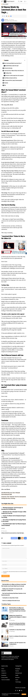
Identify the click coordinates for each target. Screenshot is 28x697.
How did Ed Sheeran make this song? (12, 65)
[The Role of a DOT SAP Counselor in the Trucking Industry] (4, 644)
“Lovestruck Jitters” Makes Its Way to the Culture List (14, 70)
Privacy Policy (16, 693)
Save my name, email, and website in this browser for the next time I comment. (15, 572)
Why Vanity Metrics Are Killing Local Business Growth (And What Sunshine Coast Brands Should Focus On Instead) (17, 609)
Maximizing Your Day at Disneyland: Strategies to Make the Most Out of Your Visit (13, 512)
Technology (12, 620)
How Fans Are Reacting (8, 68)
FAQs (5, 85)
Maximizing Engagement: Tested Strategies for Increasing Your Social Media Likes (12, 508)
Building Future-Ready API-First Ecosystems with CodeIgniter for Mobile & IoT (17, 617)
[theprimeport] (9, 1)
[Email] (9, 16)
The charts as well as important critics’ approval (15, 75)
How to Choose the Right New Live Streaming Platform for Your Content (13, 520)
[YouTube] (19, 691)
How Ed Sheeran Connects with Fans (10, 78)
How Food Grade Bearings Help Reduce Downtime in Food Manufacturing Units (17, 623)
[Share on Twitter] (7, 16)
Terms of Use (5, 694)
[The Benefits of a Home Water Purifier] (4, 631)
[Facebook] (15, 691)
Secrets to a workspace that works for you (11, 600)
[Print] (11, 16)
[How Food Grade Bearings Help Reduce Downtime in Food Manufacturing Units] (4, 624)
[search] (19, 1)
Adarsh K (6, 19)
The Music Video (9, 73)
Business (12, 612)
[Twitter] (17, 691)
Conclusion (6, 82)
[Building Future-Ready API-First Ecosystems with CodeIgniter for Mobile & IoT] (4, 617)
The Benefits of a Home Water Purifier (10, 597)
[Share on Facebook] (5, 16)
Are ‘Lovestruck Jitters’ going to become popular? (13, 80)
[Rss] (21, 691)
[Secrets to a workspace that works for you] (4, 637)
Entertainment (5, 4)
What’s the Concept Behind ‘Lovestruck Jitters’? (13, 63)
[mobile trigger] (2, 1)
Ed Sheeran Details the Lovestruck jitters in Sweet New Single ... (12, 533)
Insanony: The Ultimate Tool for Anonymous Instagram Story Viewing (13, 516)
